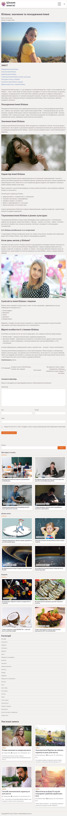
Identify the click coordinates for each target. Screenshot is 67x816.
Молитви (3, 660)
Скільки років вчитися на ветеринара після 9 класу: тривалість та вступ (15, 508)
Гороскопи (4, 642)
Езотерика (4, 648)
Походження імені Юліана (9, 69)
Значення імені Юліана (8, 72)
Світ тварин (4, 691)
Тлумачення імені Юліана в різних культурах (16, 77)
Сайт (3, 418)
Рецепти (3, 681)
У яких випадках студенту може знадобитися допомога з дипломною (48, 508)
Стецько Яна (6, 753)
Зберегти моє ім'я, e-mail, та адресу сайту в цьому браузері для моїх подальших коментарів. (35, 427)
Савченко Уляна (41, 798)
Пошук (3, 445)
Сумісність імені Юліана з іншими (12, 82)
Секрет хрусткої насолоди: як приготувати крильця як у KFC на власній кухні (47, 630)
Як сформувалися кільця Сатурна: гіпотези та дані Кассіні (17, 569)
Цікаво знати (4, 715)
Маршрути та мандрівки (7, 657)
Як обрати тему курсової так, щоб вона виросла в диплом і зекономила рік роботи (49, 480)
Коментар (5, 387)
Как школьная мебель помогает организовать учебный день (15, 480)
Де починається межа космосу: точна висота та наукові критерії (49, 569)
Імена (14, 360)
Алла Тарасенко (41, 755)
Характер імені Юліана (8, 74)
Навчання (4, 663)
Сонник (3, 694)
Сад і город (4, 688)
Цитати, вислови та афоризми (9, 712)
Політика (3, 669)
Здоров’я (3, 651)
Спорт (3, 697)
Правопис (4, 675)
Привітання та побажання (8, 678)
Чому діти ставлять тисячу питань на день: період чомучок (49, 541)
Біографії (3, 639)
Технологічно (5, 703)
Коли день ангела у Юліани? (10, 79)
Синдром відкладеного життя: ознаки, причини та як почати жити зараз (17, 541)
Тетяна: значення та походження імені (16, 750)
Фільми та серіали (6, 706)
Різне (2, 684)
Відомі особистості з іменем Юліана (13, 84)
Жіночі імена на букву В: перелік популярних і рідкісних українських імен (49, 794)
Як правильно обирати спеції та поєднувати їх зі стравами (16, 602)
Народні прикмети (6, 666)
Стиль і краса (4, 700)
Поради (3, 672)
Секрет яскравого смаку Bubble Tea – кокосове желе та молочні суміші (16, 630)
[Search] (64, 4)
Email (37, 410)
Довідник (3, 645)
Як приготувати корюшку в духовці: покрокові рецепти (49, 602)
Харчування (4, 709)
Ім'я (2, 410)
